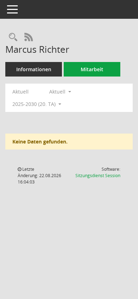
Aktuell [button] (58, 91)
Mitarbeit (92, 69)
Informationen (33, 69)
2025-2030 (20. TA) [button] (34, 104)
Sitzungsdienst (97, 176)
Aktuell (20, 91)
